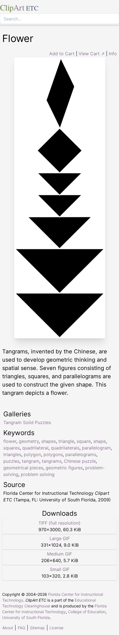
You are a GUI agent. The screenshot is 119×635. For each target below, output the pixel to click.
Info (113, 53)
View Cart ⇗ (92, 53)
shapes (48, 441)
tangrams (51, 461)
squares (11, 448)
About (7, 627)
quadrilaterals (65, 448)
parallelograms (80, 454)
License (56, 627)
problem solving (38, 474)
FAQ (21, 627)
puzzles (11, 461)
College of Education (86, 611)
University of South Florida (26, 617)
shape (99, 441)
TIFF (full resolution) (59, 523)
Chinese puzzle (80, 461)
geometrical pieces (23, 467)
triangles (12, 454)
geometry (29, 441)
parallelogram (96, 448)
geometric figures (64, 467)
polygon (32, 454)
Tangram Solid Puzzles (27, 422)
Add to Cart (61, 53)
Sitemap (37, 627)
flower (9, 441)
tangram (30, 461)
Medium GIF (59, 554)
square (84, 441)
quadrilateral (35, 448)
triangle (66, 441)
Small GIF (59, 569)
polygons (53, 454)
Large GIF (60, 538)
